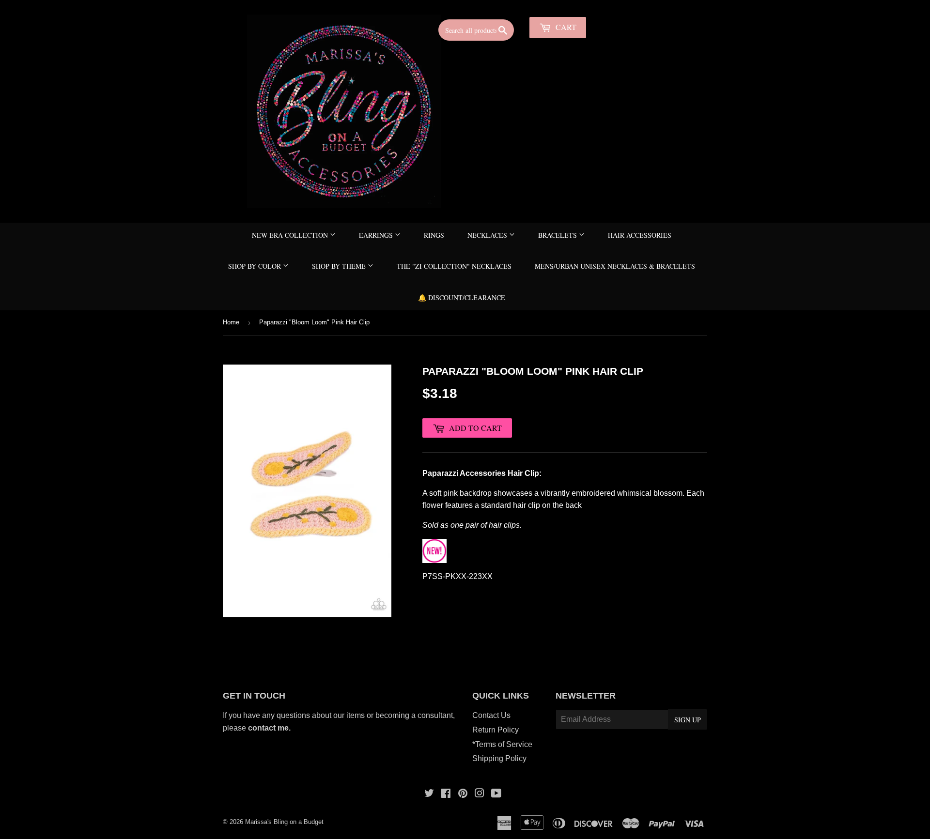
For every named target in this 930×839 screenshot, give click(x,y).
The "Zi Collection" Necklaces (454, 266)
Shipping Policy (499, 758)
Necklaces (488, 235)
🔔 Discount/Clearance (461, 297)
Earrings (377, 235)
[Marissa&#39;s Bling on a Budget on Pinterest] (463, 794)
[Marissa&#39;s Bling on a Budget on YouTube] (496, 794)
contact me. (270, 728)
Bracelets (558, 235)
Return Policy (495, 730)
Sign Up (687, 719)
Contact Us (491, 715)
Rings (434, 235)
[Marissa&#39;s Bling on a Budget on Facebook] (446, 794)
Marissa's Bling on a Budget (284, 821)
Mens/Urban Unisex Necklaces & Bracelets (615, 266)
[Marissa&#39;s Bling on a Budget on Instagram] (479, 794)
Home (231, 322)
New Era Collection (291, 235)
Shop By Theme (340, 266)
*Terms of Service (502, 744)
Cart (565, 27)
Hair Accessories (639, 235)
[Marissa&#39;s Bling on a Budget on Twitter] (429, 794)
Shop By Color (255, 266)
